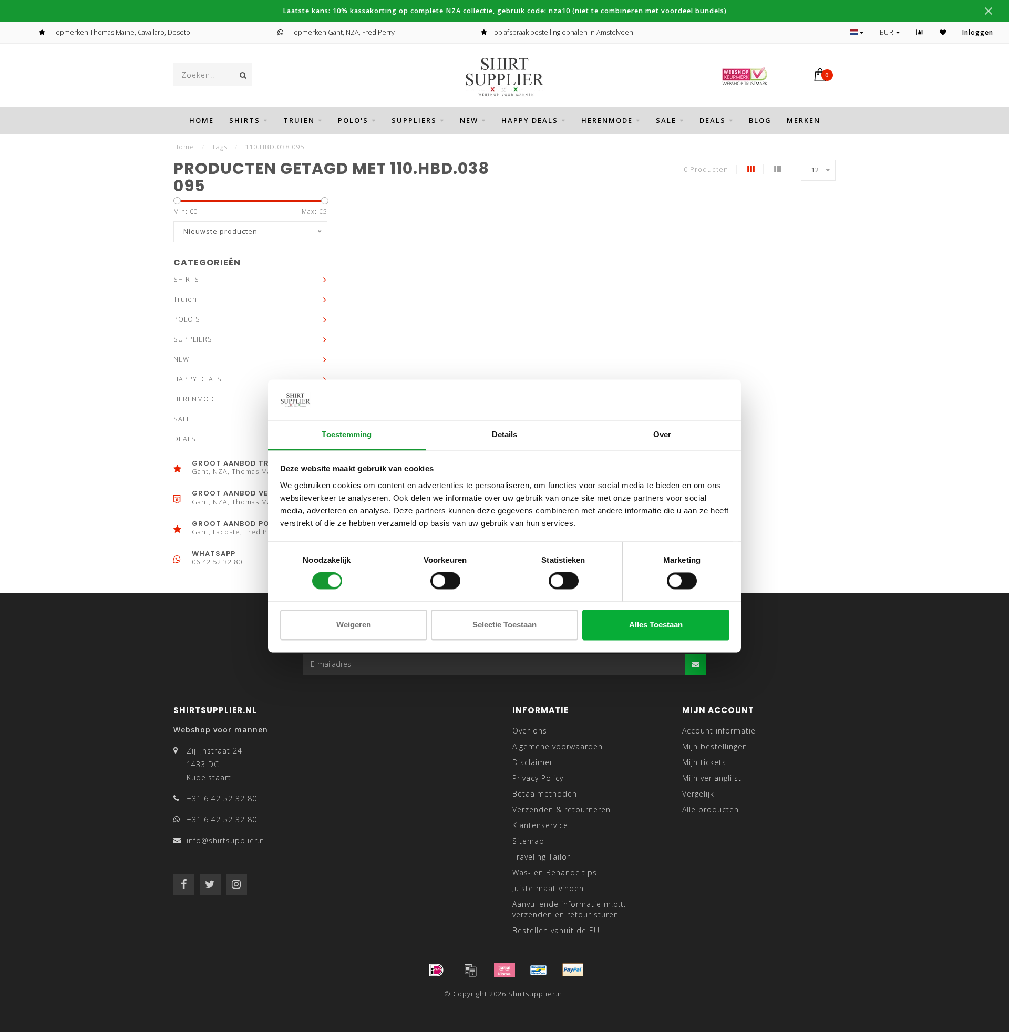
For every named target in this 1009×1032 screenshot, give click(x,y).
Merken (803, 120)
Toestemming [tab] (347, 434)
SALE (666, 120)
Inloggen (977, 32)
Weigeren (353, 624)
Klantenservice (540, 825)
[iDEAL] (436, 970)
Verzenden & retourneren (561, 809)
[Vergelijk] (920, 32)
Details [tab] (505, 434)
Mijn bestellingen (714, 746)
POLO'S (353, 120)
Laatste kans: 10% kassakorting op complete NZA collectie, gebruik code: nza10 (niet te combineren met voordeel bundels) (505, 10)
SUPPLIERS (414, 120)
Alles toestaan (656, 624)
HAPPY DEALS (529, 120)
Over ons (529, 731)
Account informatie (719, 731)
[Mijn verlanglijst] (943, 32)
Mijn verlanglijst (712, 778)
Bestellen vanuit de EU (556, 930)
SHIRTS (244, 120)
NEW (469, 120)
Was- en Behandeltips (554, 873)
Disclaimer (532, 762)
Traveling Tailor (541, 857)
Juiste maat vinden (548, 888)
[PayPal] (573, 970)
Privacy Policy (537, 778)
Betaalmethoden (544, 794)
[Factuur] (470, 970)
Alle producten (710, 809)
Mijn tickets (704, 762)
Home (201, 120)
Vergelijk (698, 794)
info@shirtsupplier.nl (226, 840)
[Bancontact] (539, 970)
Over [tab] (662, 434)
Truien (299, 120)
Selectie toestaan (504, 624)
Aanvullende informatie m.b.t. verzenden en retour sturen (569, 909)
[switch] (445, 581)
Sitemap (528, 841)
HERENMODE (607, 120)
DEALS (712, 120)
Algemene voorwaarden (557, 746)
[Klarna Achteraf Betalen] (504, 970)
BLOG (760, 120)
